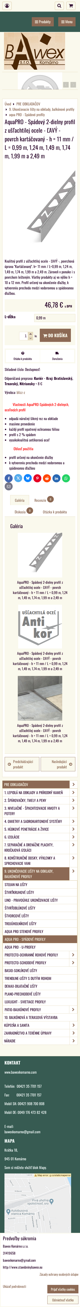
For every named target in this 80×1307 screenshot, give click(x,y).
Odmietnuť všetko (63, 1299)
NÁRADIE (10, 1041)
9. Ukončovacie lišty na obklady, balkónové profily (28, 873)
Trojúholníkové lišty (20, 923)
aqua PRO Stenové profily (24, 931)
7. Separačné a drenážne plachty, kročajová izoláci (28, 847)
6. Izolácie (12, 837)
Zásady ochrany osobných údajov (59, 1274)
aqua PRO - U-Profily (20, 947)
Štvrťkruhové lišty (19, 892)
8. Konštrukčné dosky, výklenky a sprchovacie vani (29, 860)
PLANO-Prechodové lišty (23, 994)
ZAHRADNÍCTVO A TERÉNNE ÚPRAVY (28, 1033)
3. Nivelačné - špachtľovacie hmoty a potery (32, 810)
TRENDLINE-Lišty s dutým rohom (28, 978)
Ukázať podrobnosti (14, 1286)
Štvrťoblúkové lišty (20, 908)
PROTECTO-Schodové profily (25, 962)
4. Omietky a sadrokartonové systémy (33, 821)
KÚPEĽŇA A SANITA (16, 1025)
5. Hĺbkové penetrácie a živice (26, 829)
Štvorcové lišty (17, 915)
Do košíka (57, 335)
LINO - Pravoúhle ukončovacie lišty (31, 900)
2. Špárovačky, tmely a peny (25, 800)
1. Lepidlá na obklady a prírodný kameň (33, 792)
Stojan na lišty (16, 884)
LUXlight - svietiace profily (25, 1001)
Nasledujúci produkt (59, 764)
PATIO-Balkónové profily (23, 1009)
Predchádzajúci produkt (23, 764)
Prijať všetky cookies (63, 1289)
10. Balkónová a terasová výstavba (31, 1017)
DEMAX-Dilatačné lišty (21, 986)
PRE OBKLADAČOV (16, 784)
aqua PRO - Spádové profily (25, 939)
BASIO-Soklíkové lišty (21, 970)
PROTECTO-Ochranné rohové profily (31, 955)
